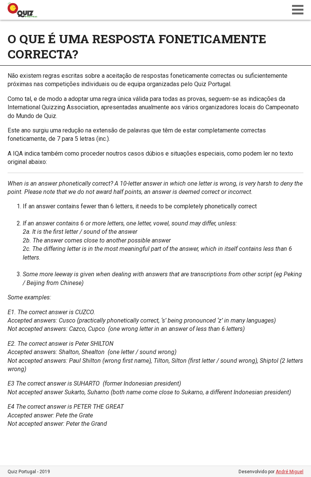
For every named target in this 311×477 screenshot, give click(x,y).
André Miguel (289, 471)
